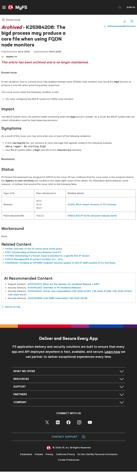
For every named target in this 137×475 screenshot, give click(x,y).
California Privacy (65, 454)
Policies (39, 454)
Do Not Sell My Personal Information (98, 454)
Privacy (49, 454)
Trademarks (26, 454)
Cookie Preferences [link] (68, 459)
